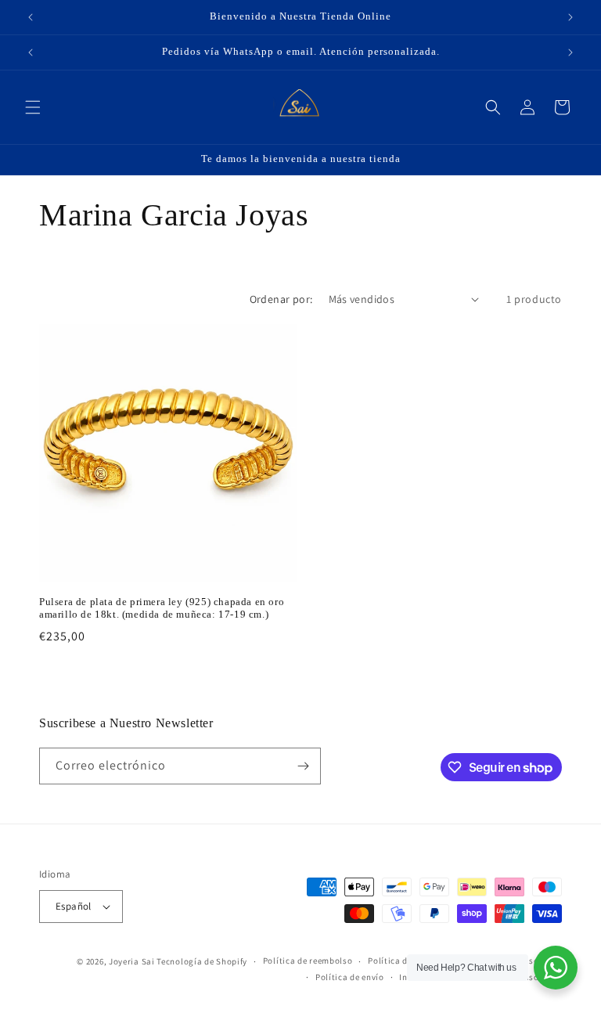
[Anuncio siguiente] (570, 17)
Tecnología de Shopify (202, 961)
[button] (33, 107)
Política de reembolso (308, 960)
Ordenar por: (281, 299)
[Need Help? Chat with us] (556, 968)
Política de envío (349, 977)
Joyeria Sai (132, 961)
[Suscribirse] (303, 766)
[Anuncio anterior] (30, 17)
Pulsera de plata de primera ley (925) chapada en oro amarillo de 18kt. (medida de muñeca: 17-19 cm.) (161, 608)
